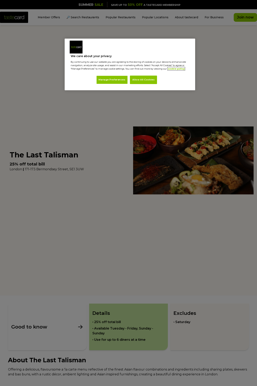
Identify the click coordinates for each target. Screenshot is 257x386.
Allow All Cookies (143, 79)
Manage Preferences (112, 79)
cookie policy (176, 68)
